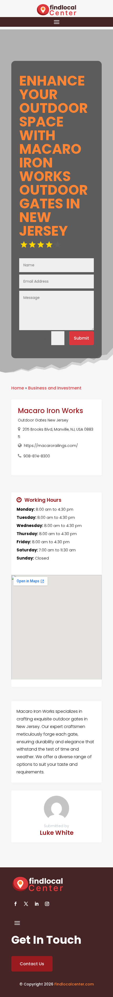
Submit (81, 338)
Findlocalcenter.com (74, 984)
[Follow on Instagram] (47, 904)
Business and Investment (54, 388)
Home (17, 388)
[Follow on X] (26, 904)
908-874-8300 (36, 456)
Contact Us (32, 964)
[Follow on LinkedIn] (36, 904)
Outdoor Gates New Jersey (43, 420)
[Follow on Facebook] (15, 904)
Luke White (57, 833)
